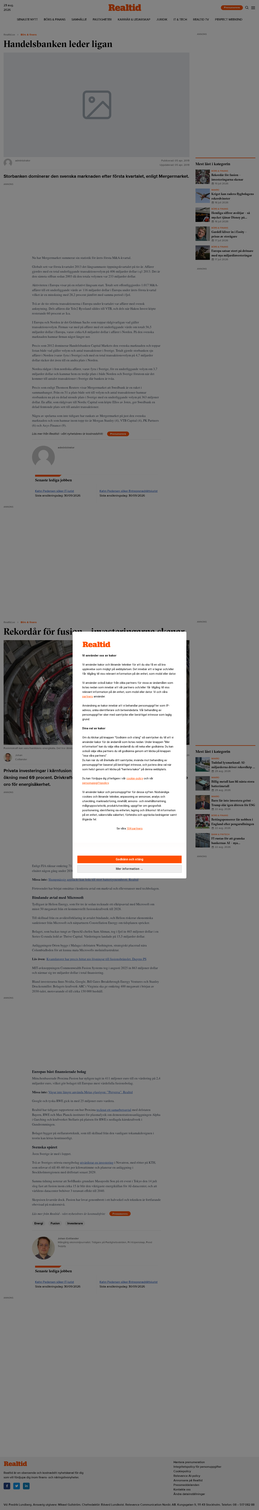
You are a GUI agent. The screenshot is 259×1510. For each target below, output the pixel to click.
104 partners (135, 828)
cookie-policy (134, 778)
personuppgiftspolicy (95, 783)
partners (87, 696)
